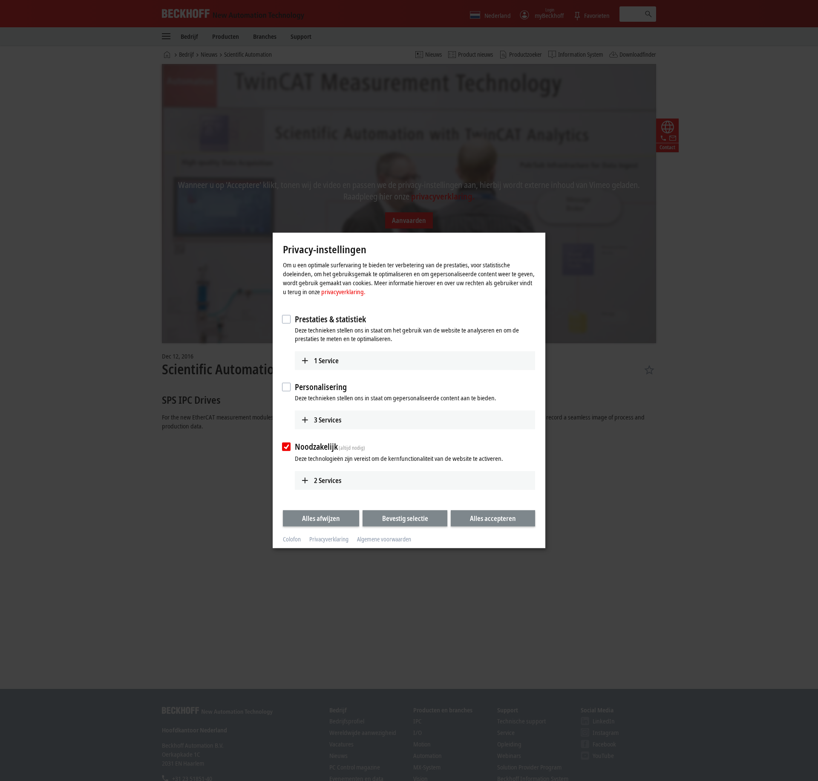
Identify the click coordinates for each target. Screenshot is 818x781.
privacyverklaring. (343, 291)
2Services (327, 480)
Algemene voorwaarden (384, 539)
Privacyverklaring (329, 539)
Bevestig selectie (405, 518)
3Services (327, 420)
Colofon (292, 539)
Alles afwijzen (321, 518)
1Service (326, 360)
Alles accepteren (493, 518)
